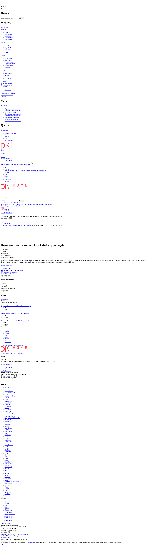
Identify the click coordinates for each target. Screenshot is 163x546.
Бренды (7, 181)
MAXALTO (8, 451)
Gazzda (7, 430)
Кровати (3, 81)
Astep (6, 399)
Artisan (7, 397)
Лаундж (7, 52)
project (3, 153)
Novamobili (8, 467)
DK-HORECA (18, 345)
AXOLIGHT (9, 401)
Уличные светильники (12, 119)
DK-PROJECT (7, 345)
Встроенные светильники (13, 121)
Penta (6, 470)
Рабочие (7, 49)
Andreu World (9, 391)
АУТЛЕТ (7, 178)
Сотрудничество (10, 206)
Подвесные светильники (12, 112)
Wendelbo (8, 492)
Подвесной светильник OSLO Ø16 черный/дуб (16, 306)
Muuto (6, 460)
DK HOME (8, 419)
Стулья (3, 70)
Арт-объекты (9, 140)
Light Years (8, 440)
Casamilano (8, 409)
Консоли (7, 67)
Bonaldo (7, 404)
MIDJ (6, 456)
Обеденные (8, 60)
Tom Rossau (8, 483)
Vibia (6, 487)
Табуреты (8, 78)
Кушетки (7, 32)
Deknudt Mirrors (10, 416)
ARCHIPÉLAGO (10, 392)
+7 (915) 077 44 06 (6, 160)
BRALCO (8, 406)
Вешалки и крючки (11, 133)
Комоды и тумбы (6, 83)
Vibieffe (7, 489)
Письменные (9, 65)
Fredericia (7, 426)
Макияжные (8, 58)
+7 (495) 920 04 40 (6, 158)
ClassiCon (8, 411)
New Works (8, 463)
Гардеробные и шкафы (8, 93)
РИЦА (7, 171)
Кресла (3, 42)
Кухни (7, 169)
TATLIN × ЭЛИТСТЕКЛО (13, 482)
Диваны (3, 29)
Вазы (6, 138)
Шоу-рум (7, 210)
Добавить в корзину (7, 265)
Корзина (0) (26, 164)
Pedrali (7, 468)
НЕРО (28, 171)
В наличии (8, 179)
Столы (3, 55)
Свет (6, 174)
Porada (7, 473)
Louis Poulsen (9, 445)
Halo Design (4, 299)
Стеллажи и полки (7, 95)
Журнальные (9, 62)
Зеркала (7, 136)
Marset (7, 448)
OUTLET (21, 204)
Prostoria (7, 477)
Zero (6, 495)
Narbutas (7, 462)
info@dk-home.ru (6, 371)
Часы (6, 135)
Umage (7, 485)
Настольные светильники (13, 114)
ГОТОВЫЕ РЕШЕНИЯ (38, 171)
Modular (7, 458)
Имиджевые (8, 39)
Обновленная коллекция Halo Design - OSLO (9, 273)
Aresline (7, 394)
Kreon (6, 436)
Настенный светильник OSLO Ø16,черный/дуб (16, 321)
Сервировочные (10, 63)
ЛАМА (18, 171)
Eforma (7, 423)
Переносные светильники (13, 109)
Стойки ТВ (4, 86)
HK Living (8, 435)
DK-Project (7, 223)
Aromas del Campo (10, 396)
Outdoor (3, 96)
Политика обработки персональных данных (15, 534)
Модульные (8, 34)
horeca (3, 157)
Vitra (6, 490)
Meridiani (7, 455)
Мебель (7, 172)
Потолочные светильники (13, 110)
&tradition (8, 387)
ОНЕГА (12, 171)
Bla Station (8, 403)
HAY (6, 433)
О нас (6, 167)
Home (2, 150)
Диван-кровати (9, 37)
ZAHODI (7, 494)
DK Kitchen (8, 421)
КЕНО (23, 171)
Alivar (6, 389)
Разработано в (5, 537)
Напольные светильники (13, 116)
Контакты (7, 164)
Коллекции (40, 204)
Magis (6, 446)
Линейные (8, 36)
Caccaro (7, 408)
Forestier (7, 424)
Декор (6, 176)
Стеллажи (8, 90)
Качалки (7, 45)
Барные (7, 75)
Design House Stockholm (12, 418)
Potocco (7, 475)
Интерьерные (9, 47)
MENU (7, 453)
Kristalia (7, 438)
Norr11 (7, 465)
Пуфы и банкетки (6, 85)
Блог (2, 164)
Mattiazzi (7, 450)
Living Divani (9, 441)
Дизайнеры (48, 204)
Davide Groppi (9, 413)
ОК (2, 544)
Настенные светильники (12, 117)
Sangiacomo (8, 478)
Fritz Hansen (8, 428)
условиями (30, 542)
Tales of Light (9, 480)
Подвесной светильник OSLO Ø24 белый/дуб (15, 313)
